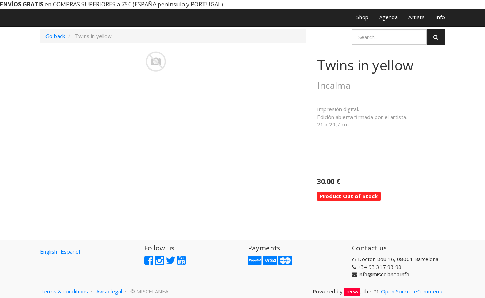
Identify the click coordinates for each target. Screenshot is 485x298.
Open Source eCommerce (412, 291)
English (48, 251)
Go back (55, 35)
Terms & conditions (64, 291)
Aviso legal (109, 291)
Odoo (352, 291)
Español (70, 251)
